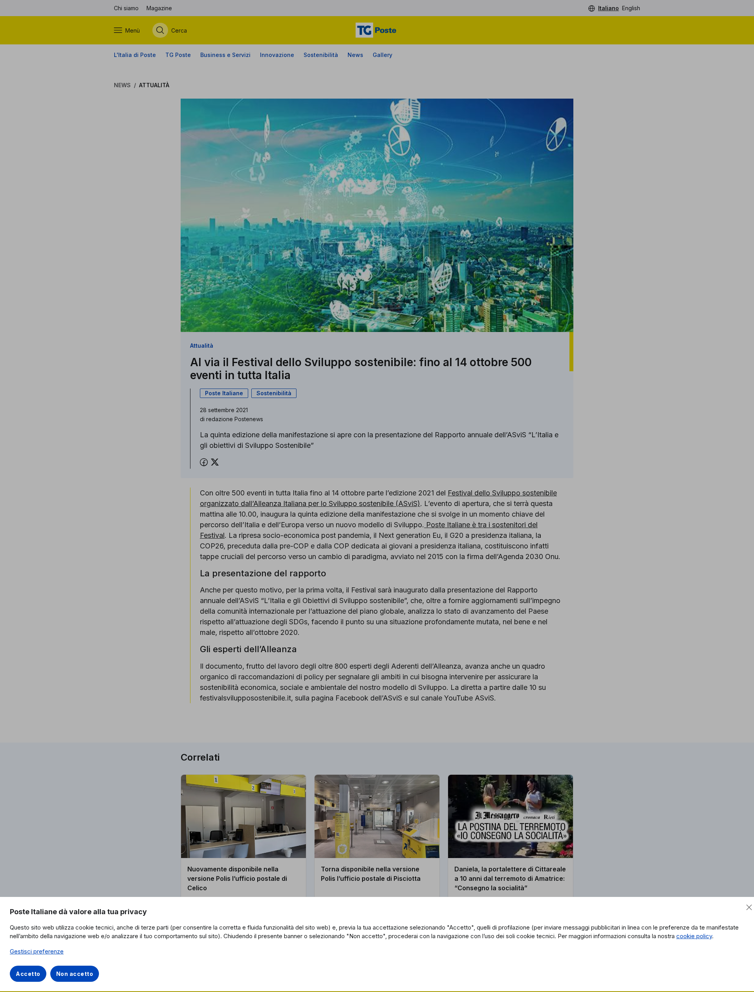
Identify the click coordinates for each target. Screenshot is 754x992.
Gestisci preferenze (37, 951)
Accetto (28, 973)
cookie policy (694, 936)
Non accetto (74, 973)
